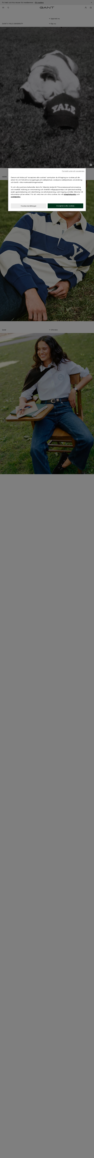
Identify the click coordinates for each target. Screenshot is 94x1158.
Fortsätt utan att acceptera (73, 171)
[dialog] (47, 189)
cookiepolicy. (16, 197)
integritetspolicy (70, 194)
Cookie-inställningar (28, 206)
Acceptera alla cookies (65, 206)
